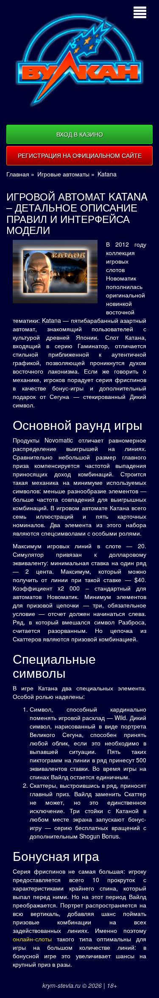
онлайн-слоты (32, 939)
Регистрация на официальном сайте (80, 155)
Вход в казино (79, 134)
